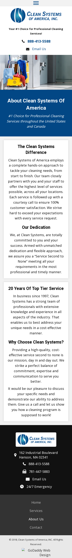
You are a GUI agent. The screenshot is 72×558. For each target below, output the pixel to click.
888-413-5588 (39, 41)
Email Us (39, 49)
